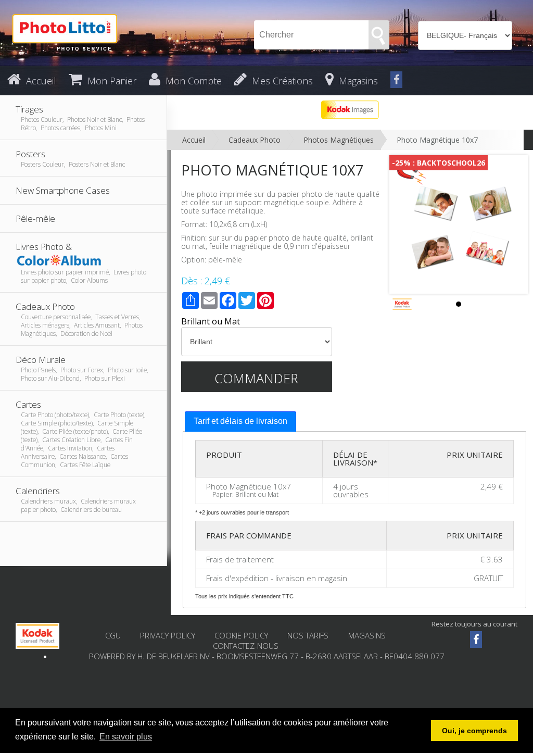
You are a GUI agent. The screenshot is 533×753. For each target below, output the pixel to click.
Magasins (367, 635)
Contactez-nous (245, 646)
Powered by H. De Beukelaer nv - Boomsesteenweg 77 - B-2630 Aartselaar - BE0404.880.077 (267, 656)
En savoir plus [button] (125, 736)
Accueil (194, 140)
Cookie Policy (241, 635)
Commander (256, 378)
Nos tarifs (309, 635)
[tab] (240, 421)
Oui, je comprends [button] (474, 730)
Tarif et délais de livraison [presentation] (240, 421)
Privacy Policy (167, 635)
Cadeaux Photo (255, 140)
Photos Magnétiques (338, 140)
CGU (113, 635)
